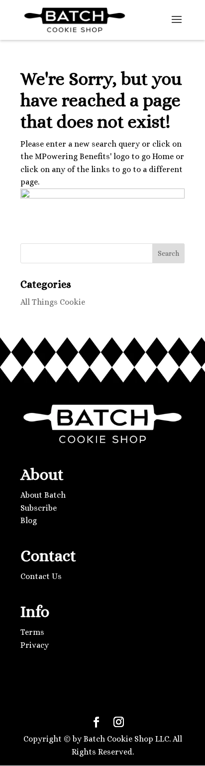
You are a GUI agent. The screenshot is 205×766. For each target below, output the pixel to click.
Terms (32, 632)
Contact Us (41, 576)
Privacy (34, 645)
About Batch (43, 495)
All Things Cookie (52, 302)
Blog (28, 520)
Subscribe (38, 508)
